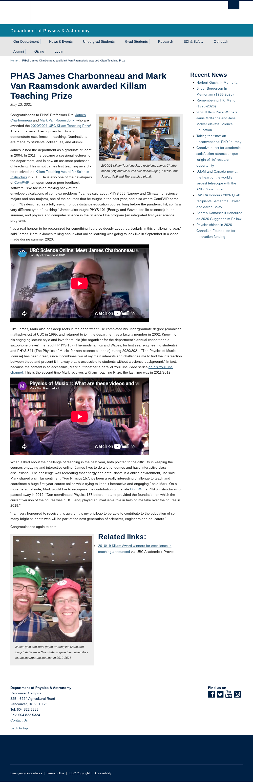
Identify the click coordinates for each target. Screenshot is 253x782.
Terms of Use (55, 773)
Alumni (18, 51)
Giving (39, 51)
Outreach (221, 41)
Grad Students (136, 41)
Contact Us (19, 720)
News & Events (61, 41)
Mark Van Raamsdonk (57, 120)
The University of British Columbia (22, 12)
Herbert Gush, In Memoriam (218, 82)
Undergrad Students (99, 41)
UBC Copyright (79, 773)
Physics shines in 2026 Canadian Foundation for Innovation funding (215, 231)
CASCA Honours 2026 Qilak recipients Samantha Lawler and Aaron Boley (218, 201)
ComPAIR (21, 182)
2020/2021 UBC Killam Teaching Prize (60, 126)
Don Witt (137, 489)
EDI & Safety (193, 41)
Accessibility (103, 773)
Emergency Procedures (26, 773)
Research (165, 41)
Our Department (26, 41)
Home (14, 60)
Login (59, 51)
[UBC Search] (233, 5)
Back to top (19, 728)
